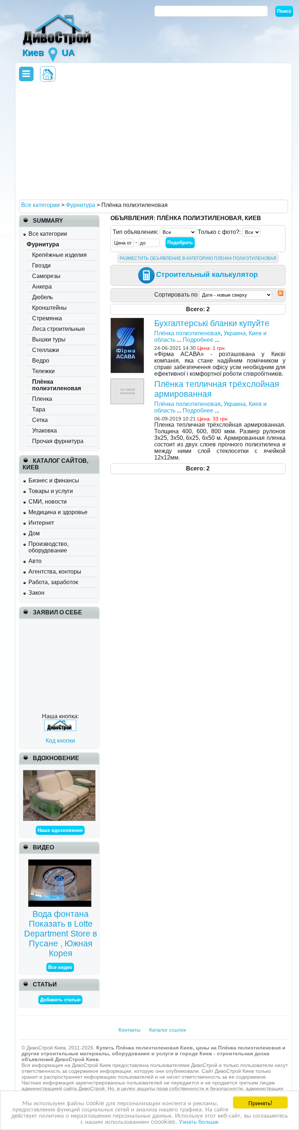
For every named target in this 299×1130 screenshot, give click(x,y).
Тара (38, 409)
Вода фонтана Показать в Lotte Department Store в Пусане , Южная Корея (60, 933)
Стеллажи (45, 350)
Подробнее (198, 340)
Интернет (41, 523)
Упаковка (44, 430)
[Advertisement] (152, 140)
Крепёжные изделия (59, 255)
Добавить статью (60, 999)
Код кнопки (60, 741)
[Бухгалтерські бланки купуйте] (128, 321)
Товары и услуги (50, 491)
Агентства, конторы (54, 571)
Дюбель (42, 297)
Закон (36, 593)
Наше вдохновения (60, 830)
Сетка (40, 420)
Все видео (60, 967)
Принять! (260, 1102)
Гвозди (41, 265)
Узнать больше (198, 1121)
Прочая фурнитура (58, 441)
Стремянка (47, 318)
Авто (35, 561)
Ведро (40, 360)
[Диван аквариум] (59, 773)
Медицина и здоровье (58, 512)
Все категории (47, 234)
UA (68, 52)
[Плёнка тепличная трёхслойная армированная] (128, 382)
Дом (34, 533)
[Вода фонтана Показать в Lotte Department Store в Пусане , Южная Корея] (60, 862)
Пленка (42, 399)
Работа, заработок (53, 582)
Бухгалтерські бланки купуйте (211, 323)
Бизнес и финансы (53, 480)
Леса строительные (58, 329)
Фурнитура (43, 244)
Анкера (42, 287)
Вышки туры (49, 339)
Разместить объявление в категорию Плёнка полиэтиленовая (198, 258)
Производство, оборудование (48, 547)
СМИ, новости (47, 501)
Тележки (43, 371)
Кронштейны (49, 308)
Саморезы (46, 276)
